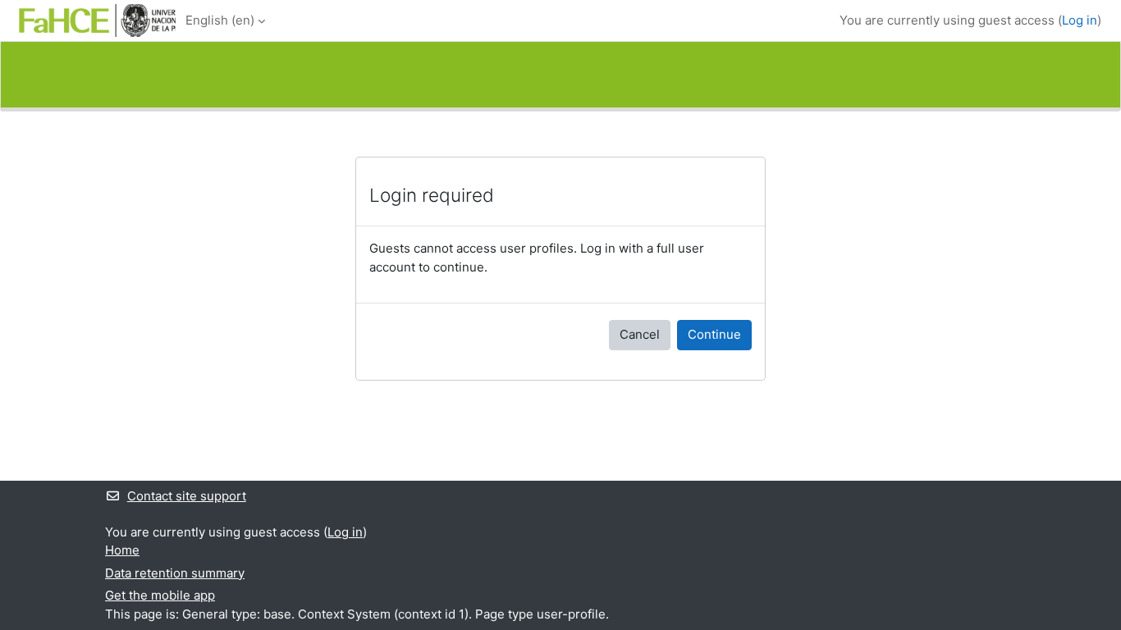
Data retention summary (175, 573)
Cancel (640, 334)
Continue (714, 334)
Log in (1079, 20)
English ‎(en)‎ (219, 20)
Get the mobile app (160, 595)
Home (122, 550)
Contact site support (186, 496)
